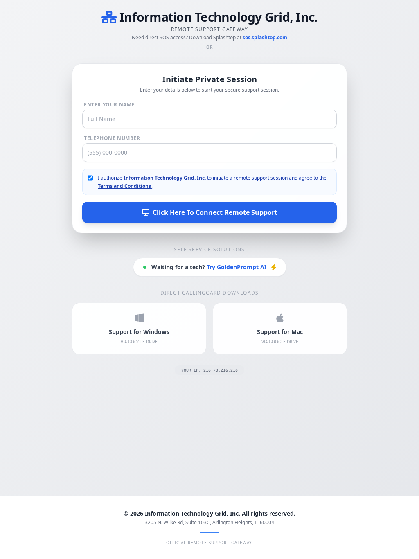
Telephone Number (112, 138)
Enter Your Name (109, 104)
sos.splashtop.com (265, 37)
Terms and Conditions (125, 186)
